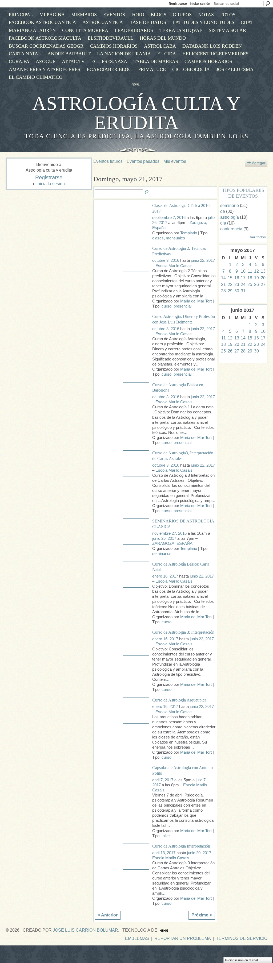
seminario (229, 205)
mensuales (175, 238)
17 (243, 278)
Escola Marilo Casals (173, 266)
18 (249, 278)
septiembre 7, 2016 (169, 217)
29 (230, 291)
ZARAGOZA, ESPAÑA (172, 543)
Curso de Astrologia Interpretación (181, 846)
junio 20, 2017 (199, 853)
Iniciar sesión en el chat (241, 960)
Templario (188, 233)
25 (249, 284)
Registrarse (178, 4)
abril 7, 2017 (162, 780)
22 (230, 284)
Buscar (268, 3)
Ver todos (258, 237)
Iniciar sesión (200, 4)
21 (223, 284)
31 (243, 291)
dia (223, 223)
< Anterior (108, 915)
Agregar (259, 163)
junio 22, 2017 (203, 260)
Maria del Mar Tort (196, 301)
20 (263, 278)
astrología (229, 217)
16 (236, 278)
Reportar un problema (182, 938)
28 (223, 291)
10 (243, 271)
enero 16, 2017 (165, 576)
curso (166, 306)
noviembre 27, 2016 (169, 533)
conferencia (231, 229)
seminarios (161, 553)
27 (263, 284)
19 (256, 278)
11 (250, 271)
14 (223, 278)
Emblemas (137, 938)
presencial (182, 306)
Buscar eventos (146, 192)
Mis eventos (174, 161)
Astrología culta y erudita (136, 113)
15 (230, 278)
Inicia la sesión (51, 183)
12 (256, 271)
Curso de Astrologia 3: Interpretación (183, 632)
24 (243, 284)
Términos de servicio (241, 938)
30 (236, 291)
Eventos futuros (108, 161)
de (222, 211)
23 (236, 284)
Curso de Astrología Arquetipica (179, 700)
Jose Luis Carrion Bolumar (85, 930)
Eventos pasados (143, 161)
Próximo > (201, 915)
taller (166, 836)
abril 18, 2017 (163, 853)
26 (256, 284)
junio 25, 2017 (164, 538)
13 (263, 271)
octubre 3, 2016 (165, 260)
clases (158, 238)
